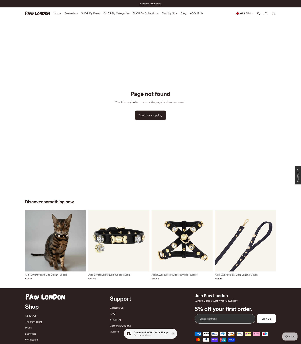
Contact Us (117, 307)
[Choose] (81, 266)
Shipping (115, 319)
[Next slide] (81, 241)
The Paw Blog (33, 321)
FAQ (112, 313)
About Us (30, 315)
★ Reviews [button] (298, 175)
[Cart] (273, 13)
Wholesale (31, 339)
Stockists (30, 333)
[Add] (270, 266)
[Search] (258, 13)
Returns (114, 331)
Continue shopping (150, 115)
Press (28, 327)
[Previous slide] (30, 241)
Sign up (266, 318)
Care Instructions (120, 325)
